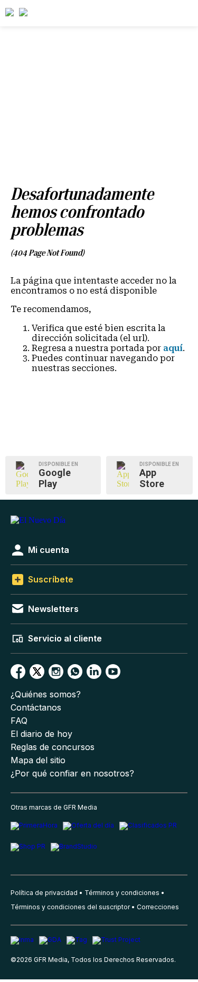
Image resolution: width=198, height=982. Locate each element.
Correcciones (158, 907)
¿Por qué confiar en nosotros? (72, 774)
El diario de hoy (41, 734)
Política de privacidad (44, 893)
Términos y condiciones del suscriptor (70, 907)
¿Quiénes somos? (46, 694)
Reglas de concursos (53, 747)
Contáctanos (36, 708)
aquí (173, 348)
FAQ (19, 721)
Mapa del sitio (38, 760)
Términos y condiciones (121, 893)
